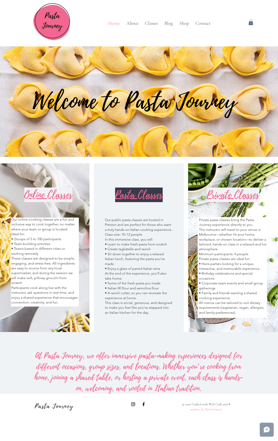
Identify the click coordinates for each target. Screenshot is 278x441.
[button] (250, 22)
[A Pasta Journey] (133, 404)
